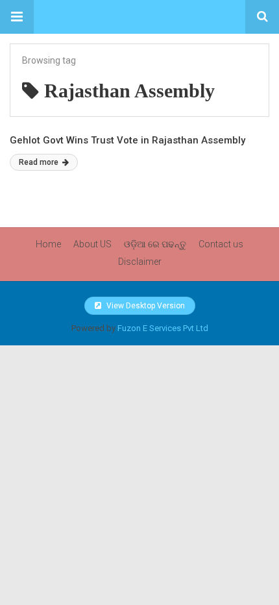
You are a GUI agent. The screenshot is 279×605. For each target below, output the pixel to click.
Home (48, 244)
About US (92, 244)
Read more (39, 162)
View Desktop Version (144, 305)
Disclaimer (140, 261)
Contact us (221, 244)
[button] (17, 17)
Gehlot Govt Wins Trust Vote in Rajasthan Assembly (127, 140)
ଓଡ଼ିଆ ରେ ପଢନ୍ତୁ (155, 244)
